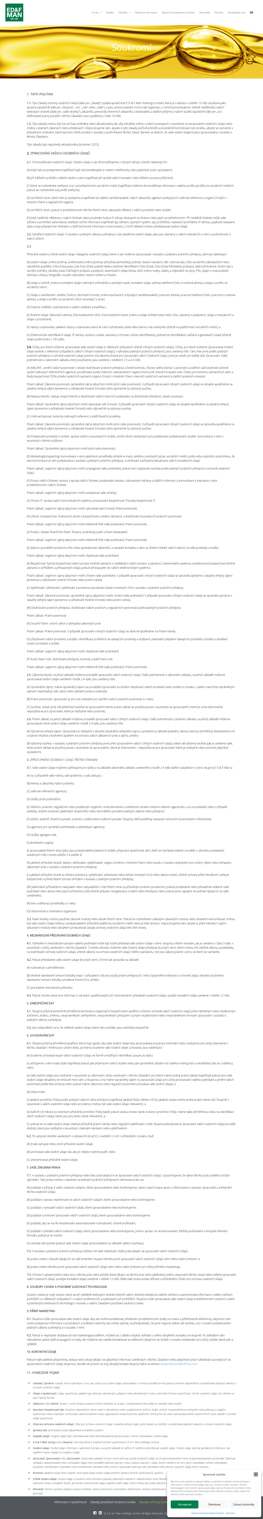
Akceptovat (184, 1504)
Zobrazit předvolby (244, 1504)
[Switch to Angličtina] (251, 12)
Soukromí (230, 1512)
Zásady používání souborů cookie (207, 1512)
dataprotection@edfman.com (179, 1364)
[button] (256, 1474)
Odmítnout (214, 1504)
